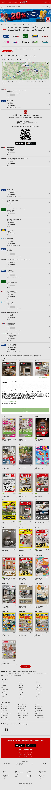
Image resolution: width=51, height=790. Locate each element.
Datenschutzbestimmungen (44, 377)
